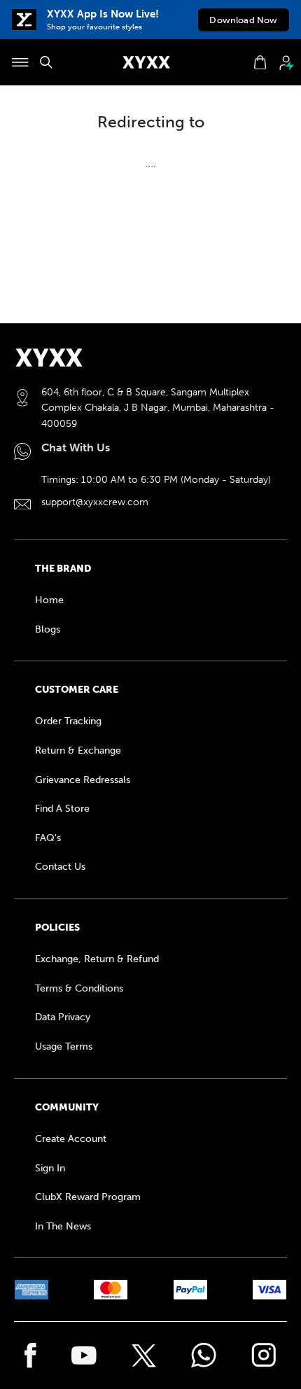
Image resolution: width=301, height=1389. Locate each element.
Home (49, 600)
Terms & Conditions (79, 988)
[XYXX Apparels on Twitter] (144, 1356)
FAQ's (48, 838)
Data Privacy (62, 1017)
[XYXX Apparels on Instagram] (263, 1355)
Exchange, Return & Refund (97, 959)
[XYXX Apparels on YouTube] (84, 1355)
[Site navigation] (20, 62)
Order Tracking (68, 721)
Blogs (47, 629)
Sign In (50, 1168)
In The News (63, 1226)
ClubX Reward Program (88, 1197)
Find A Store (62, 809)
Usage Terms (63, 1046)
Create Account (70, 1139)
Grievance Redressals (82, 780)
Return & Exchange (78, 750)
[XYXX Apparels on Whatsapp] (203, 1355)
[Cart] (260, 62)
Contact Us (60, 867)
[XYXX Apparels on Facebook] (30, 1355)
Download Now (243, 20)
